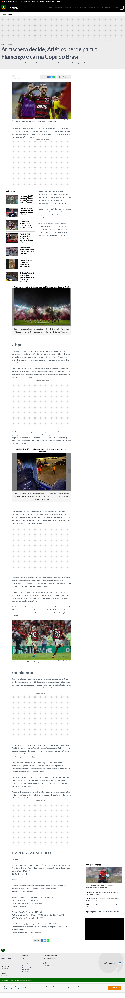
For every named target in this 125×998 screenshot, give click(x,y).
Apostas (66, 7)
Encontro (4, 975)
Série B (29, 1)
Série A (25, 1)
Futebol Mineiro (39, 1)
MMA (98, 8)
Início (4, 14)
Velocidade (91, 8)
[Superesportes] (3, 7)
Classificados (26, 971)
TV (33, 1)
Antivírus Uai (46, 964)
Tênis (76, 8)
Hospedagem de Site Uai (50, 962)
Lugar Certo (25, 962)
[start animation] (16, 292)
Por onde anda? (49, 1)
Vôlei (70, 8)
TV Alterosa (5, 968)
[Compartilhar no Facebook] (48, 77)
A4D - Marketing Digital (49, 958)
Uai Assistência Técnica (50, 966)
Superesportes (26, 966)
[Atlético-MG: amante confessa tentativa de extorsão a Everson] (104, 875)
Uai (23, 958)
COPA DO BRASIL (7, 44)
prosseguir (114, 988)
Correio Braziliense (6, 962)
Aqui (2, 960)
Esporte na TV (59, 7)
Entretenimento (27, 967)
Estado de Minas (6, 958)
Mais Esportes (106, 8)
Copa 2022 (19, 1)
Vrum (23, 960)
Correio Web (26, 964)
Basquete (83, 8)
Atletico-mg (11, 14)
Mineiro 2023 (12, 1)
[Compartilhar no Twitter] (51, 77)
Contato (57, 1)
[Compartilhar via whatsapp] (54, 77)
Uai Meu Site (46, 960)
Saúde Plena (25, 969)
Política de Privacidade (12, 989)
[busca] (122, 8)
